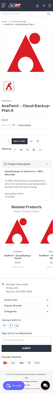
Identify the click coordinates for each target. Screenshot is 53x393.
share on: (7, 148)
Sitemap (26, 385)
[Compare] (43, 6)
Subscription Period (14, 193)
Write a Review (25, 125)
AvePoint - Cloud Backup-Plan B (18, 257)
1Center (37, 389)
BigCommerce (32, 381)
